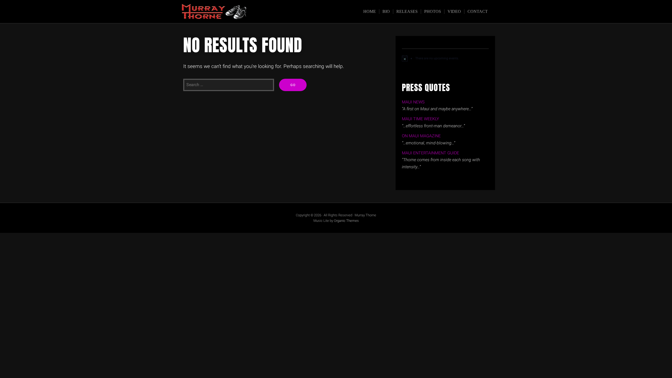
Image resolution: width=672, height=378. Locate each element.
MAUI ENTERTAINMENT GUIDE (430, 152)
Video (454, 11)
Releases (407, 11)
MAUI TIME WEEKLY (420, 118)
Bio (386, 11)
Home (369, 11)
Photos (432, 11)
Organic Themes (346, 221)
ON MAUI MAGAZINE (421, 135)
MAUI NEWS (413, 101)
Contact (478, 11)
